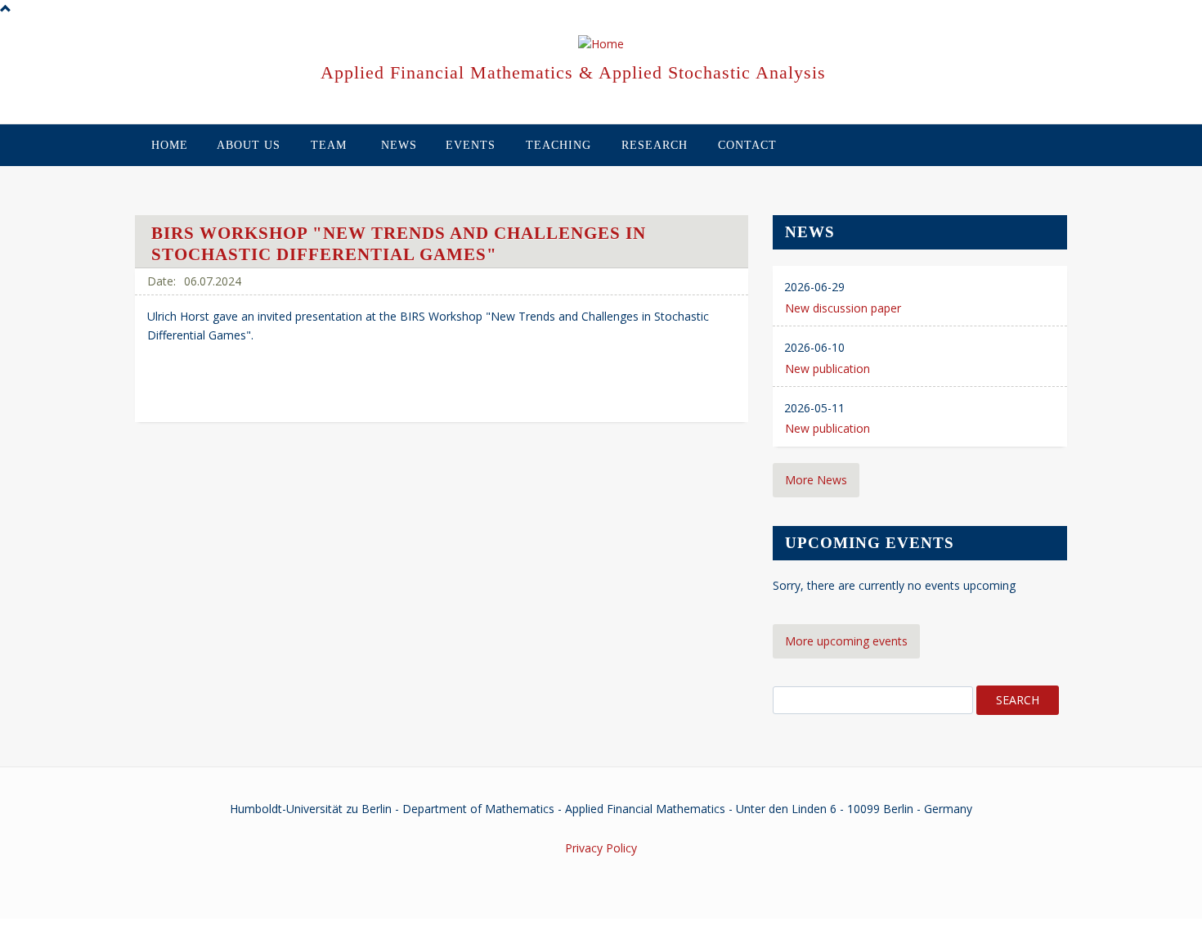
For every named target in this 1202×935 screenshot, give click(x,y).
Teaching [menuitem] (558, 145)
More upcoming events (846, 641)
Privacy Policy (601, 848)
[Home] (601, 45)
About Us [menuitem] (248, 145)
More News (816, 480)
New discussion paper (843, 308)
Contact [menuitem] (747, 145)
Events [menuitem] (471, 145)
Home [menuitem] (169, 145)
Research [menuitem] (654, 145)
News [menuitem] (399, 145)
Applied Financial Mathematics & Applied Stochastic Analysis (573, 72)
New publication (827, 368)
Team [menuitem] (329, 145)
